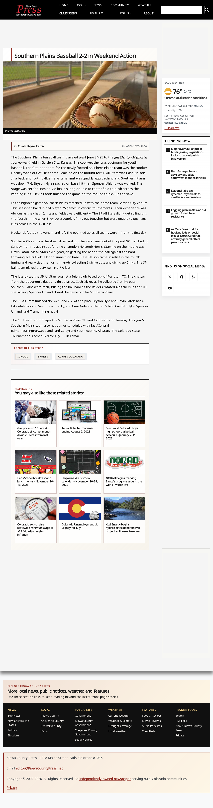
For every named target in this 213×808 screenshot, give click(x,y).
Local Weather (117, 731)
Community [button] (120, 5)
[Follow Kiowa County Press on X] (170, 277)
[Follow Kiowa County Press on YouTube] (170, 288)
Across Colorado (70, 356)
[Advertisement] (186, 422)
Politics (12, 730)
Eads (44, 731)
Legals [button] (123, 13)
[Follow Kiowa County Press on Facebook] (182, 277)
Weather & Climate (120, 721)
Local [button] (79, 5)
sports (43, 356)
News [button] (98, 5)
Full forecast (171, 128)
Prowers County (51, 726)
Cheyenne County (52, 721)
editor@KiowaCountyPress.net (39, 768)
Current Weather (118, 715)
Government (83, 715)
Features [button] (97, 13)
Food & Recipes (152, 715)
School (22, 356)
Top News (14, 715)
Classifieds (68, 13)
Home (63, 5)
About (149, 13)
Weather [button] (145, 5)
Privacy (180, 735)
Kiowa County (50, 715)
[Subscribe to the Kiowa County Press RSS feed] (194, 277)
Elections (13, 735)
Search (180, 715)
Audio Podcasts (152, 726)
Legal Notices (83, 739)
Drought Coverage (120, 726)
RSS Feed (181, 721)
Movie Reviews (151, 721)
